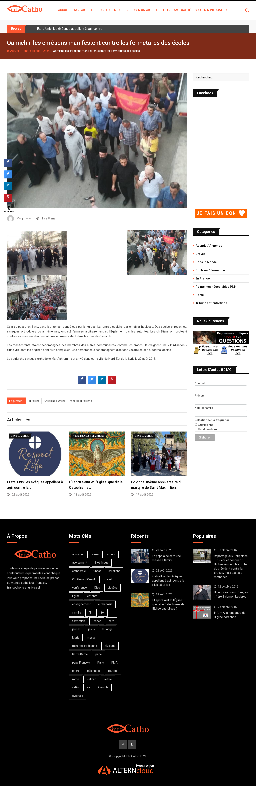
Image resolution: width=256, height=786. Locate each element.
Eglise (76, 596)
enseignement (81, 604)
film (91, 612)
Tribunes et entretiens (211, 303)
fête (111, 621)
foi (102, 612)
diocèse (112, 587)
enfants (92, 596)
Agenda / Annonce (209, 245)
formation (78, 621)
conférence (79, 587)
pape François (81, 662)
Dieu (97, 587)
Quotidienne (205, 424)
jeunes (76, 629)
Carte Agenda (109, 10)
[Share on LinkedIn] (8, 189)
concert (107, 579)
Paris (100, 662)
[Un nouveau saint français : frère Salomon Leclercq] (202, 592)
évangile (103, 687)
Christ (97, 571)
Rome (200, 295)
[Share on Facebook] (82, 383)
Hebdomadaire (207, 429)
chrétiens (34, 400)
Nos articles (84, 10)
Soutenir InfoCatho (211, 10)
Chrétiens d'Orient (54, 400)
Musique (110, 645)
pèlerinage (94, 670)
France (97, 621)
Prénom (200, 395)
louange (107, 629)
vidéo (75, 687)
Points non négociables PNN (216, 286)
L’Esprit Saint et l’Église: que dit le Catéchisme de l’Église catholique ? (168, 604)
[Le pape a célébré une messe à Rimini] (140, 556)
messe (91, 637)
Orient (47, 50)
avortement (79, 562)
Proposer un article (141, 10)
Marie (75, 637)
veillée (108, 679)
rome (75, 679)
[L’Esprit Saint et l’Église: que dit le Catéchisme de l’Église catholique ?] (140, 600)
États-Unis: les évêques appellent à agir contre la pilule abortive (81, 29)
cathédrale (79, 571)
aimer (95, 554)
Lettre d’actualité (176, 10)
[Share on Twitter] (92, 383)
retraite (113, 670)
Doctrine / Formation (210, 270)
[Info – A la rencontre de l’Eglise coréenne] (202, 612)
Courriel (200, 383)
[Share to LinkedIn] (102, 383)
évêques (77, 695)
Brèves (200, 254)
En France (203, 278)
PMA (114, 662)
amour (111, 554)
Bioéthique (101, 562)
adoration (78, 554)
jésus (91, 629)
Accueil (64, 10)
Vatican (91, 679)
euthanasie (105, 604)
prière (76, 670)
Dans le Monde (31, 50)
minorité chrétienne (81, 400)
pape (98, 654)
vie (88, 687)
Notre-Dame (80, 654)
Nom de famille (204, 407)
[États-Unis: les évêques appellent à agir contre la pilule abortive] (140, 576)
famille (76, 612)
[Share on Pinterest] (112, 383)
